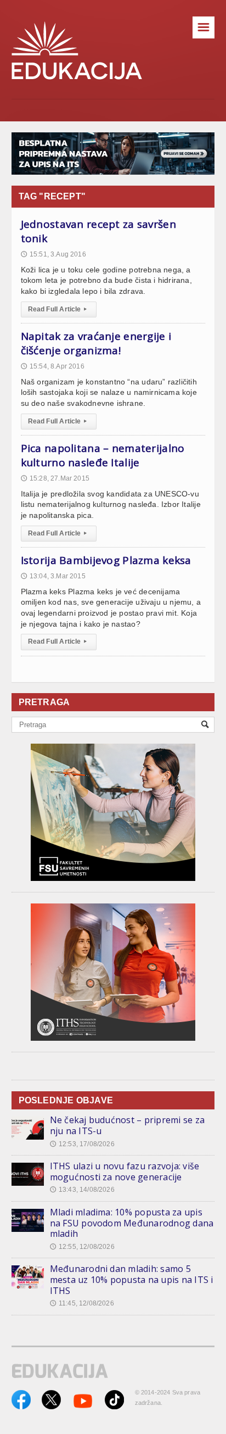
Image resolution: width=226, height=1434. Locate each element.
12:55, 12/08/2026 (82, 1247)
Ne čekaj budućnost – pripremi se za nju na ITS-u (127, 1125)
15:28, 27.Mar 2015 (55, 478)
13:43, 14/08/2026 (82, 1189)
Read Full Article (57, 309)
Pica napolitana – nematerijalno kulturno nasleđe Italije (103, 455)
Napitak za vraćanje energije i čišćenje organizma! (96, 343)
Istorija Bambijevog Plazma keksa (106, 560)
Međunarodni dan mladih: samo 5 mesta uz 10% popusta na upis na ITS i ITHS (131, 1279)
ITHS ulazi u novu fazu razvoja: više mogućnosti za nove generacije (125, 1171)
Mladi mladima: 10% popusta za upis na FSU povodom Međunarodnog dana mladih (132, 1223)
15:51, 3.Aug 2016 (53, 254)
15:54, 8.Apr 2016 (52, 366)
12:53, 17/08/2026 (82, 1144)
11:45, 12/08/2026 (82, 1303)
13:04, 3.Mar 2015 (53, 576)
